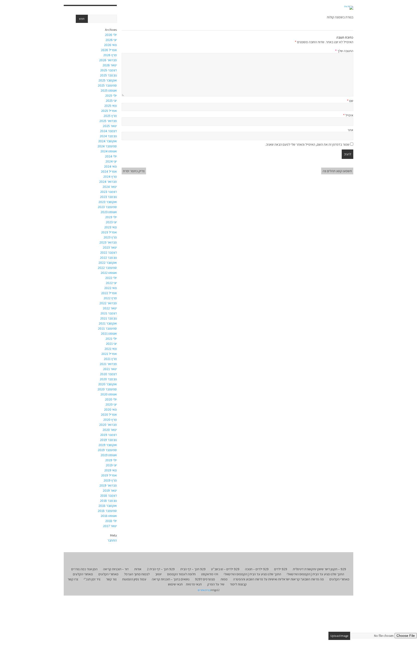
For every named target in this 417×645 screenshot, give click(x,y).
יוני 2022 (111, 283)
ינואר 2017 (110, 526)
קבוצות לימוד (238, 584)
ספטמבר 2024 (107, 146)
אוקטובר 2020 (107, 384)
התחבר (112, 540)
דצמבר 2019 (108, 435)
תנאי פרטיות (194, 584)
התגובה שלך (344, 51)
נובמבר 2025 (108, 75)
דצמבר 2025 (108, 70)
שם (350, 101)
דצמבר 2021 (108, 313)
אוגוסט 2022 (109, 273)
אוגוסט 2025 (109, 90)
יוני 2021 (111, 343)
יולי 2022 (111, 278)
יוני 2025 (111, 100)
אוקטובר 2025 (107, 80)
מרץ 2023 (110, 237)
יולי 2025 (111, 95)
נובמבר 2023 (108, 197)
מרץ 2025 (110, 116)
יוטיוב (158, 574)
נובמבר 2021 (108, 318)
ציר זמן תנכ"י (92, 579)
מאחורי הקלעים (108, 574)
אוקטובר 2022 (107, 262)
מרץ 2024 (110, 176)
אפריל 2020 (109, 414)
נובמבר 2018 (108, 500)
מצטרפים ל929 (205, 579)
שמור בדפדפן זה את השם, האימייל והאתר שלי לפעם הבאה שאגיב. (307, 144)
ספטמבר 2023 (107, 207)
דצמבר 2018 (108, 495)
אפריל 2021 (109, 354)
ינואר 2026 (110, 65)
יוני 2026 (111, 40)
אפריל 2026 (109, 50)
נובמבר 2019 (108, 440)
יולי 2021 (111, 338)
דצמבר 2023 (108, 192)
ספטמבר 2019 (107, 450)
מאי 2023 (110, 227)
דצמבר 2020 (108, 374)
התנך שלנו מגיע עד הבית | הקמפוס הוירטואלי (315, 574)
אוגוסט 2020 (108, 394)
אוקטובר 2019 (107, 445)
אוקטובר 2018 (107, 505)
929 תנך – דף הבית (193, 569)
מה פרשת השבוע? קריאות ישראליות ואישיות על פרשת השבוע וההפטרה (278, 579)
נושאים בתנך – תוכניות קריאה (170, 579)
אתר (350, 130)
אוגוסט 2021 (109, 333)
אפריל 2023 (109, 232)
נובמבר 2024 (108, 136)
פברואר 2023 (108, 242)
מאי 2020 (110, 409)
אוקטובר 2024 (107, 141)
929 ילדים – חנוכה (257, 569)
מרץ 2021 (110, 359)
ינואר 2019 (110, 490)
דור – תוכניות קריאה (116, 569)
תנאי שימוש (175, 584)
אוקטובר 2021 (108, 323)
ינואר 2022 (110, 308)
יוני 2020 (111, 404)
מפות (224, 579)
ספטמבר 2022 (107, 267)
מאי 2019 (110, 470)
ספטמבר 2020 (107, 389)
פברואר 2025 (108, 121)
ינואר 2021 (110, 369)
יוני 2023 (111, 222)
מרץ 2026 (110, 55)
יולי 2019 (111, 460)
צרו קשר (73, 579)
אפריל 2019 (109, 475)
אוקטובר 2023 (107, 202)
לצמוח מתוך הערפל (137, 574)
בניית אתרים (204, 590)
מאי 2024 (110, 166)
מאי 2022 (110, 288)
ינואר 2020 (110, 430)
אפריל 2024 (109, 171)
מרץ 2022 (110, 298)
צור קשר (111, 579)
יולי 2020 (111, 399)
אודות (137, 569)
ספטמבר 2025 (107, 85)
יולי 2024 (111, 156)
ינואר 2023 (110, 247)
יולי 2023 (111, 217)
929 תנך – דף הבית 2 (161, 569)
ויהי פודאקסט (209, 574)
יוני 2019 (111, 465)
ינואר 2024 (110, 186)
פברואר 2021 (108, 364)
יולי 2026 (111, 35)
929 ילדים (280, 569)
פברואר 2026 (108, 60)
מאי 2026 (110, 45)
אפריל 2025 (109, 111)
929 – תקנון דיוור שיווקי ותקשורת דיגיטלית (319, 569)
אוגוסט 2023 (109, 212)
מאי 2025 (110, 105)
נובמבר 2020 (108, 379)
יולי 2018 (111, 521)
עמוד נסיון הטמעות (134, 579)
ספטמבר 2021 (107, 328)
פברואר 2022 (108, 303)
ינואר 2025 (110, 126)
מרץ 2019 (110, 480)
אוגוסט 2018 (109, 516)
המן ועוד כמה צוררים (84, 569)
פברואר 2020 (108, 424)
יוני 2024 (111, 161)
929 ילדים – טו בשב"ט (225, 569)
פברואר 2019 (108, 485)
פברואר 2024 (108, 181)
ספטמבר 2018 (107, 511)
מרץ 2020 (110, 419)
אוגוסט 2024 (108, 151)
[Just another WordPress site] (348, 8)
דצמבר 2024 (108, 131)
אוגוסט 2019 (109, 455)
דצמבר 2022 (108, 252)
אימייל (348, 115)
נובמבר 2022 (108, 257)
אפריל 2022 (109, 293)
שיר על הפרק (215, 584)
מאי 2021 (110, 348)
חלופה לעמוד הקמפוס (181, 574)
